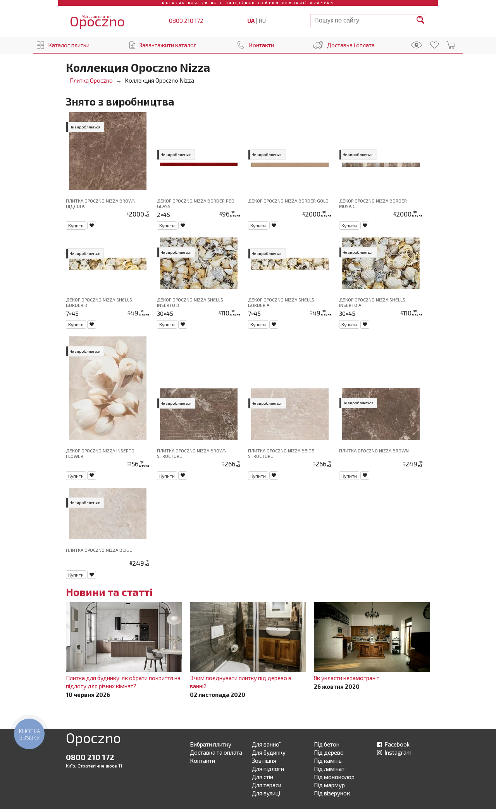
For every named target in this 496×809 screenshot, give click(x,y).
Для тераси (266, 784)
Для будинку (269, 752)
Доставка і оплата (351, 45)
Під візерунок (332, 793)
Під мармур (329, 784)
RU (262, 20)
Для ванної (266, 744)
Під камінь (328, 760)
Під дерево (329, 752)
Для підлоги (268, 768)
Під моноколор (334, 776)
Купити (76, 225)
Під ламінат (329, 768)
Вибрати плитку (210, 744)
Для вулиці (266, 793)
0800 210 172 (186, 20)
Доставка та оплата (216, 752)
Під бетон (326, 744)
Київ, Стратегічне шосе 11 (94, 765)
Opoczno (93, 739)
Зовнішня (264, 760)
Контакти (261, 45)
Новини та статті (109, 592)
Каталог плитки (69, 45)
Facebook (396, 744)
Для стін (262, 776)
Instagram (397, 752)
